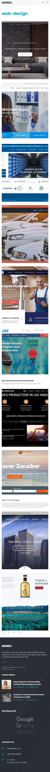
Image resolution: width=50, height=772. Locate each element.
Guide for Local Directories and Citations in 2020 (28, 695)
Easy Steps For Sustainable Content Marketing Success (27, 683)
